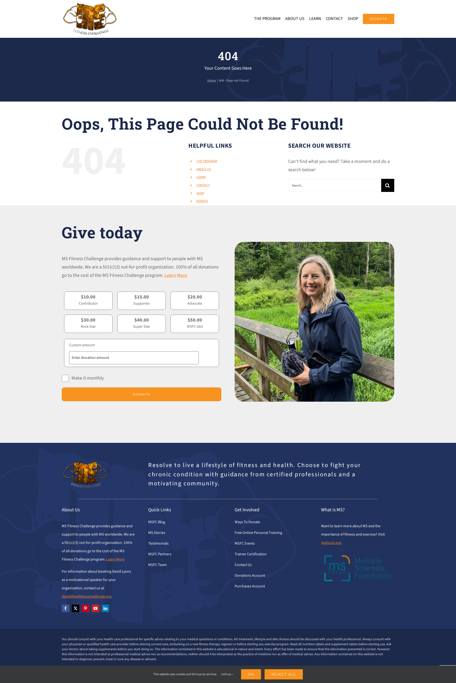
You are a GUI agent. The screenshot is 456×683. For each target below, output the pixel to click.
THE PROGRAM (206, 161)
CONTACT (203, 185)
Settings (226, 674)
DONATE (202, 201)
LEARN (201, 177)
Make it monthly (87, 378)
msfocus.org (331, 542)
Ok (251, 674)
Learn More (176, 275)
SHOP (200, 193)
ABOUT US (203, 169)
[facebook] (65, 608)
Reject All (283, 674)
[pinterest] (85, 608)
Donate (141, 394)
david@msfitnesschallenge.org (86, 596)
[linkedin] (105, 608)
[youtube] (95, 608)
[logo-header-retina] (90, 4)
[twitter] (75, 608)
